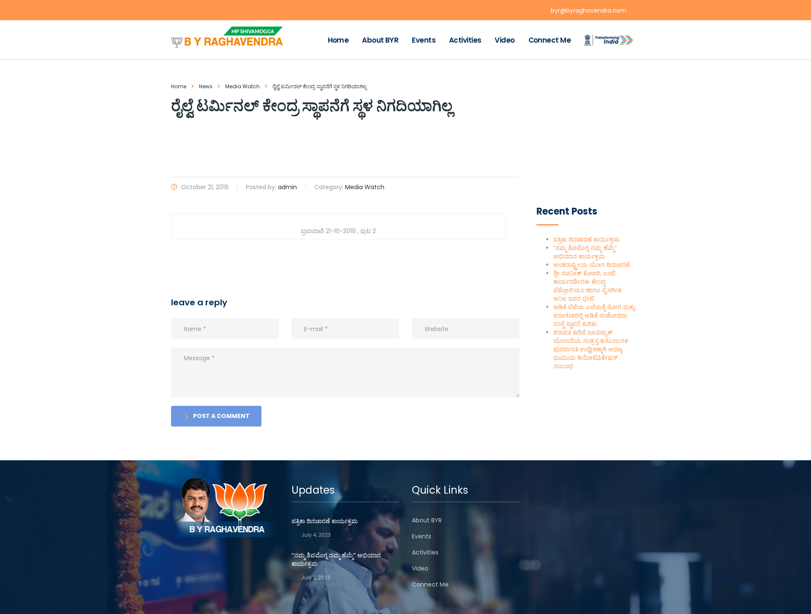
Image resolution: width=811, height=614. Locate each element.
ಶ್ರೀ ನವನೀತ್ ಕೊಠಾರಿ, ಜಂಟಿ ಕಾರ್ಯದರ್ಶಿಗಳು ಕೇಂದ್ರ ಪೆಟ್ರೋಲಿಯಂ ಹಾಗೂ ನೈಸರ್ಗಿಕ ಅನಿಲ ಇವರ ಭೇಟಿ (587, 286)
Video (504, 40)
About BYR (380, 40)
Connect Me (549, 40)
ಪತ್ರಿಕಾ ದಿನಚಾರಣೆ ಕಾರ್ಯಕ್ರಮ (586, 239)
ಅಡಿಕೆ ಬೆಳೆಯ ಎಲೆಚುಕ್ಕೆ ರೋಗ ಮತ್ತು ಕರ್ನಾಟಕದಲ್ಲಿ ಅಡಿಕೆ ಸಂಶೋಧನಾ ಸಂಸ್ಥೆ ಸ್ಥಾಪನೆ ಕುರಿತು (594, 315)
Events (423, 40)
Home (338, 40)
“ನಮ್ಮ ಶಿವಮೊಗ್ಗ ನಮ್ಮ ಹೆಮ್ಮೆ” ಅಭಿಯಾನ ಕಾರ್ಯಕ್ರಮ (585, 252)
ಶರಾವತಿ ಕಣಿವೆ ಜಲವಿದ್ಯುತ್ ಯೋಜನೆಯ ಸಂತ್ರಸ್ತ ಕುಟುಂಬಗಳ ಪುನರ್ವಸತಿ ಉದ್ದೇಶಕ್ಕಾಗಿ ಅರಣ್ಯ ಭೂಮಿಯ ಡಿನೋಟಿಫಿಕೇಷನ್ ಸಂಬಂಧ (590, 349)
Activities (465, 40)
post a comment (221, 416)
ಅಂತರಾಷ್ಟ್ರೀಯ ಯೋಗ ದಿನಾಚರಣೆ (591, 265)
